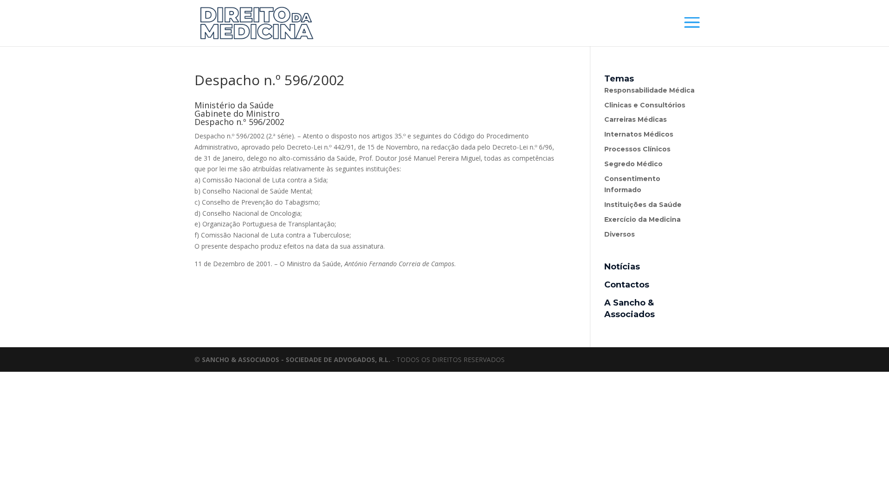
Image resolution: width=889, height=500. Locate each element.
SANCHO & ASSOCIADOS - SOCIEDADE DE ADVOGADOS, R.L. (296, 359)
